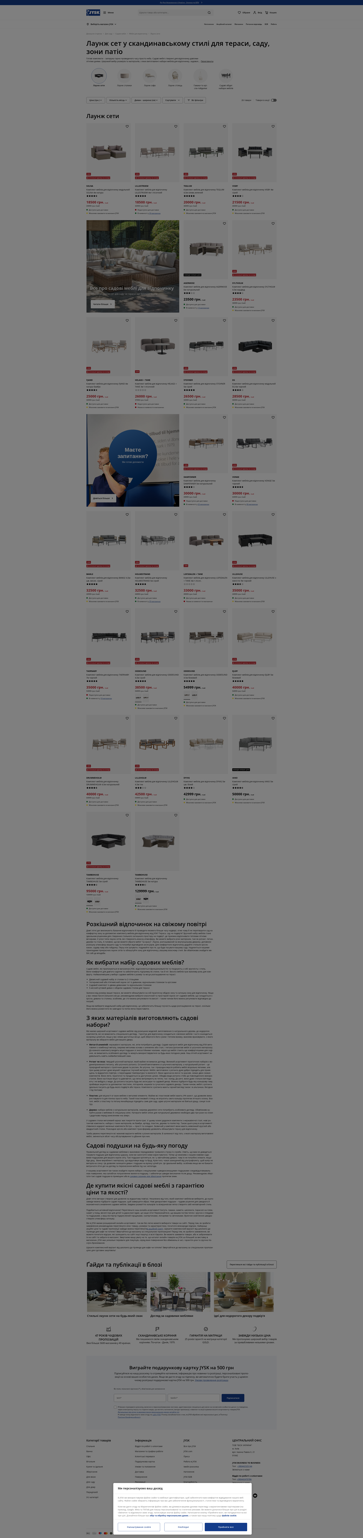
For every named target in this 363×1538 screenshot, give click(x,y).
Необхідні (183, 1527)
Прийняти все (226, 1527)
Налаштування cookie (139, 1527)
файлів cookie (229, 1515)
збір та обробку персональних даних (169, 1515)
